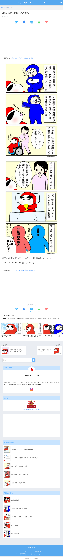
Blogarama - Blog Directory (31, 409)
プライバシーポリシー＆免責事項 (31, 551)
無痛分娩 (56, 318)
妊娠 (45, 318)
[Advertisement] (31, 38)
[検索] (33, 360)
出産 (27, 318)
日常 (12, 315)
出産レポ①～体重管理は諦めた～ (25, 270)
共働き (22, 318)
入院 (16, 318)
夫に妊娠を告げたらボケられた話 (22, 58)
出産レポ (34, 318)
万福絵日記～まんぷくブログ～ (32, 2)
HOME (32, 548)
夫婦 (40, 318)
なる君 (11, 318)
